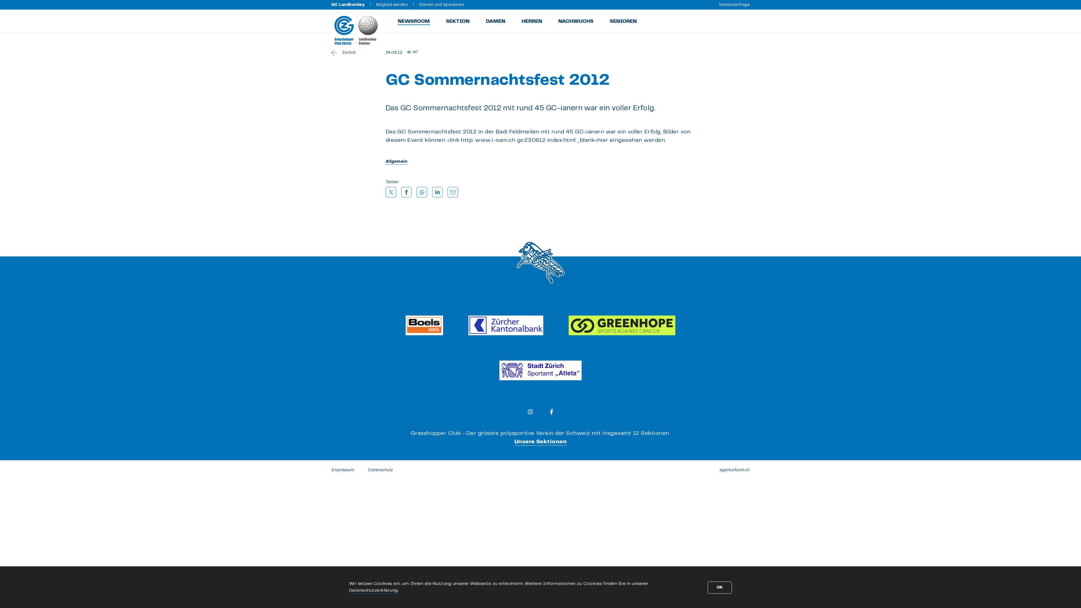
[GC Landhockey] (356, 30)
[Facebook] (551, 411)
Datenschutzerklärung (373, 590)
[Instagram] (530, 411)
